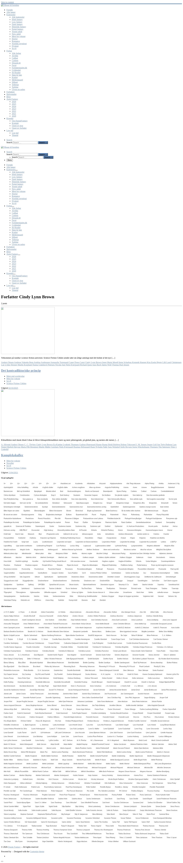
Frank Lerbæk (144, 666)
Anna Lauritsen (136, 620)
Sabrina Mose (77, 798)
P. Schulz (7, 787)
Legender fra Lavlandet (147, 542)
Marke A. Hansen (163, 752)
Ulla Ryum (18, 841)
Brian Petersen (152, 635)
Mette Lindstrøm (48, 763)
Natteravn (139, 557)
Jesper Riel (8, 701)
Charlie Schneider (32, 647)
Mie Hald (7, 771)
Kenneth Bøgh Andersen (72, 717)
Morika (74, 553)
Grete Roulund (157, 670)
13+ (32, 483)
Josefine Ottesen (115, 705)
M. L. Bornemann (96, 740)
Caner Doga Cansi (118, 639)
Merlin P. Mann (100, 760)
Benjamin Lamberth (80, 631)
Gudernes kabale (64, 526)
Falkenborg (135, 514)
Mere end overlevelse (111, 549)
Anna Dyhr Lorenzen (119, 620)
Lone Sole (65, 736)
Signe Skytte (39, 806)
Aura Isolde (175, 627)
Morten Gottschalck (43, 775)
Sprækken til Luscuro (56, 584)
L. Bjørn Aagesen (29, 725)
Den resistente (42, 499)
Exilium (68, 514)
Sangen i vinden (57, 573)
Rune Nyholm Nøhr (163, 795)
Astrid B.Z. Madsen (123, 627)
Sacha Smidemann (93, 798)
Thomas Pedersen (123, 830)
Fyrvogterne (96, 522)
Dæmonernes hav (76, 507)
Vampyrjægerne (9, 596)
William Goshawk (129, 841)
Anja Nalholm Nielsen (79, 620)
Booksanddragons (74, 491)
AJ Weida (61, 612)
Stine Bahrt (111, 814)
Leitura (163, 542)
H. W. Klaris (119, 674)
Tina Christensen (43, 833)
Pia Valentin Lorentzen (106, 791)
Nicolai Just (82, 779)
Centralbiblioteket (167, 491)
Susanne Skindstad (92, 818)
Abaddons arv (65, 483)
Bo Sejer (124, 635)
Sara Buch (108, 798)
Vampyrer (175, 592)
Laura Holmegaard (38, 728)
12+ (25, 483)
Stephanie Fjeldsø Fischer (46, 814)
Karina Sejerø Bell (169, 709)
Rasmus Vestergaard (11, 795)
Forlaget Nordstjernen (154, 518)
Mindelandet (26, 553)
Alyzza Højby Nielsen (11, 616)
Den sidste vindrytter (59, 499)
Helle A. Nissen (122, 678)
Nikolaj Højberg (41, 783)
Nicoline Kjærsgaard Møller (138, 779)
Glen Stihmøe (143, 670)
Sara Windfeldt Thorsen (89, 802)
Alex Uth (143, 612)
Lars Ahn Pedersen (104, 725)
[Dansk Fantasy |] (10, 5)
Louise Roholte (148, 736)
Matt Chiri (54, 760)
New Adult (7, 561)
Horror (120, 530)
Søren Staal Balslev (82, 822)
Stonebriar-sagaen (107, 584)
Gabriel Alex (58, 670)
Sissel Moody (8, 810)
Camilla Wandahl (100, 639)
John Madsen (122, 701)
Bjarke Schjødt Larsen (12, 635)
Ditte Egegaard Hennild (74, 659)
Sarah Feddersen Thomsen (166, 798)
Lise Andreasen (23, 736)
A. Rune (21, 612)
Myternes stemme (165, 553)
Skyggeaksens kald (11, 580)
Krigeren (142, 538)
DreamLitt (164, 503)
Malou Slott (172, 744)
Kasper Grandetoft (153, 713)
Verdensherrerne (59, 596)
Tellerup (99, 588)
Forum (67, 522)
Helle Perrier (168, 678)
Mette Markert (78, 763)
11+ (18, 483)
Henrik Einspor (97, 682)
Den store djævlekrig (79, 499)
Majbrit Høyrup (81, 744)
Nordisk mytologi (21, 561)
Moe (49, 553)
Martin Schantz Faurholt (98, 756)
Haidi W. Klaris (132, 674)
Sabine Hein (62, 798)
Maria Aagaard (65, 748)
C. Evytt (20, 639)
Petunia (59, 565)
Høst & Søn (19, 534)
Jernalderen (109, 534)
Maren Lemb (51, 748)
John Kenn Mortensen (105, 701)
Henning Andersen (24, 682)
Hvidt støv (7, 534)
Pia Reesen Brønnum (74, 791)
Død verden (164, 507)
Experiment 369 (81, 514)
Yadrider (61, 600)
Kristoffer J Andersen (11, 725)
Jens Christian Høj (114, 697)
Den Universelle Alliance (117, 499)
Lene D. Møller (93, 728)
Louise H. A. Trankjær (115, 736)
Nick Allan (40, 779)
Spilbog (30, 584)
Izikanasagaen (87, 534)
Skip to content (7, 2)
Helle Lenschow (154, 678)
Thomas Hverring (42, 830)
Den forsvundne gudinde (155, 495)
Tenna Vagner (96, 826)
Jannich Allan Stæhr (70, 694)
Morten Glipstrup (25, 775)
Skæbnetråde (104, 580)
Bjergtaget (38, 491)
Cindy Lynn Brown (119, 651)
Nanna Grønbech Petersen (157, 775)
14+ (40, 483)
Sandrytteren (42, 573)
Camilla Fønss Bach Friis (61, 639)
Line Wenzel (8, 736)
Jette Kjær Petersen (65, 701)
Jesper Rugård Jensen (24, 701)
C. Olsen (44, 639)
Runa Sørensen (145, 795)
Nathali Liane (27, 779)
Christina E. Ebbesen (66, 651)
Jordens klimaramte (125, 534)
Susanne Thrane (110, 818)
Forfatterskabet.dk (113, 518)
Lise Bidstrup (37, 736)
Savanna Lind (138, 802)
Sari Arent (105, 802)
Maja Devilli (55, 744)
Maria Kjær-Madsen (141, 748)
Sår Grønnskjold (30, 822)
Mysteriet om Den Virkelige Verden (142, 553)
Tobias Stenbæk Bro (11, 837)
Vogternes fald (148, 596)
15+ (47, 483)
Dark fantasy (64, 495)
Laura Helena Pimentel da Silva (15, 728)
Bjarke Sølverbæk (30, 635)
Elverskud (79, 511)
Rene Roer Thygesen (67, 795)
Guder (51, 526)
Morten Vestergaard (61, 775)
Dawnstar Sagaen (91, 495)
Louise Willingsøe (164, 736)
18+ (54, 483)
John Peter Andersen (139, 701)
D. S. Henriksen (23, 655)
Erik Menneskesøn (151, 511)
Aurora (125, 487)
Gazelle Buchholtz (73, 670)
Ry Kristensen (26, 798)
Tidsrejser (122, 588)
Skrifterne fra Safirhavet (152, 577)
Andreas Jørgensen (134, 616)
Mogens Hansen (146, 771)
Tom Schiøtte (27, 837)
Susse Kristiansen (141, 818)
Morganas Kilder (62, 553)
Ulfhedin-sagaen (50, 592)
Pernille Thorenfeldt (157, 787)
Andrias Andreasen (11, 620)
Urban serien (114, 592)
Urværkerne (127, 592)
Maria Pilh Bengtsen (28, 752)
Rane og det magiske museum (162, 565)
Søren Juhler (66, 822)
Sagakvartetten (9, 573)
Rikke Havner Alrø (100, 795)
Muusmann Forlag (118, 553)
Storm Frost (150, 814)
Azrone (144, 487)
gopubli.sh (7, 526)
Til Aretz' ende (136, 588)
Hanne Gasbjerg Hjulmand (152, 674)
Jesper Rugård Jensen (45, 701)
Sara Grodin (133, 798)
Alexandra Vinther (110, 612)
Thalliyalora (110, 588)
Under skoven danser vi (96, 592)
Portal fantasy (142, 565)
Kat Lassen (21, 717)
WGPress (37, 600)
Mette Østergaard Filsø (142, 763)
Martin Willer (8, 760)
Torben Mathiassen (81, 837)
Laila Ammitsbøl (58, 725)
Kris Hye (58, 721)
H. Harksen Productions (135, 526)
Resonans (69, 569)
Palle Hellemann (21, 787)
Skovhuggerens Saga (132, 577)
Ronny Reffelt (117, 795)
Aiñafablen (91, 483)
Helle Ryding (8, 682)
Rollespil (99, 569)
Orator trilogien (151, 561)
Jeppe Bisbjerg (149, 697)
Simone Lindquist (130, 806)
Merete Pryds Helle (84, 760)
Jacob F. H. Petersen (56, 690)
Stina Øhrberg (97, 814)
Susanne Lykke (56, 818)
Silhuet (37, 577)
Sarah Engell (147, 798)
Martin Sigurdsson (136, 756)
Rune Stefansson (10, 798)
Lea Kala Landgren (77, 728)
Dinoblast (55, 503)
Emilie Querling (88, 662)
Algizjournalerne (116, 483)
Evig (40, 514)
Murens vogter (86, 553)
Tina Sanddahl (72, 833)
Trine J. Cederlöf (125, 837)
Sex (144, 573)
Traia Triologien (151, 588)
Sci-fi (83, 573)
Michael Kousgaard (99, 767)
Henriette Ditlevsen (43, 682)
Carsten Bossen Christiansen (33, 643)
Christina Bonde (48, 651)
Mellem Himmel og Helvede (72, 549)
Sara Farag (121, 798)
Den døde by (137, 495)
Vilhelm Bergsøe (97, 841)
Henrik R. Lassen (130, 682)
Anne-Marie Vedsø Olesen (81, 624)
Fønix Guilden (126, 522)
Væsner (160, 596)
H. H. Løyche (105, 674)
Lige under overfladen (24, 546)
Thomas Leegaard (83, 830)
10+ (11, 483)
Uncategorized (32, 841)
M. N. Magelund (113, 740)
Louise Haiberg (133, 736)
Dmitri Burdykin (93, 659)
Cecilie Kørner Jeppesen (13, 647)
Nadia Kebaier (78, 775)
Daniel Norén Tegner (55, 655)
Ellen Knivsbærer (55, 511)
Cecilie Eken (156, 643)
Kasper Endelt (137, 713)
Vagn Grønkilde (47, 841)
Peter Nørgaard (56, 791)
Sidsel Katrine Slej (173, 802)
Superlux (160, 584)
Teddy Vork (82, 826)
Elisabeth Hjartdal (36, 662)
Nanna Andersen (123, 775)
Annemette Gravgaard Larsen (161, 624)
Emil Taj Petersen (140, 662)
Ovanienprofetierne (168, 561)
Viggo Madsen (81, 841)
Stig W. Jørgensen (80, 814)
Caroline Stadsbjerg (11, 643)
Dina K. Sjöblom (169, 655)
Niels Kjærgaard (10, 783)
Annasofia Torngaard (11, 624)
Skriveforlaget (171, 577)
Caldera (134, 491)
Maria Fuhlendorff (102, 748)
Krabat (123, 538)
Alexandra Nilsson (92, 612)
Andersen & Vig (173, 483)
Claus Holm (174, 651)
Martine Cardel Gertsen (12, 756)
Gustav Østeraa (90, 674)
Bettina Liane (110, 631)
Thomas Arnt (163, 826)
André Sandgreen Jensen (31, 620)
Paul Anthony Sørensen (52, 787)
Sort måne (155, 580)
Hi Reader (83, 530)
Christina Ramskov (102, 651)
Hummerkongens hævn (154, 530)
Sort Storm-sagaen (170, 580)
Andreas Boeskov (116, 616)
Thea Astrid (109, 826)
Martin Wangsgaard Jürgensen (158, 756)
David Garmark (86, 655)
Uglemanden (35, 592)
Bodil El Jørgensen (95, 635)
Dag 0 (53, 495)
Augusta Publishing (112, 487)
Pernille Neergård (138, 787)
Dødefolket (114, 507)
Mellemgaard (52, 549)
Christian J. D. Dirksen (165, 647)
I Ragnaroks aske (52, 534)
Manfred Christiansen (34, 748)
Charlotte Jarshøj (50, 647)
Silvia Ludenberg (94, 806)
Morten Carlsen (9, 775)
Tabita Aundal (36, 826)
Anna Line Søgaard (170, 620)
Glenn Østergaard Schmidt (109, 670)
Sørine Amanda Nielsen (162, 822)
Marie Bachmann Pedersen (82, 752)
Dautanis (76, 495)
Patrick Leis (35, 787)
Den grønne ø (28, 499)
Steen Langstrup (10, 814)
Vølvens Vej (172, 596)
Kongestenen (111, 538)
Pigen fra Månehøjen (90, 565)
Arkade (35, 487)
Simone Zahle (146, 806)
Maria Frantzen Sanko (83, 748)
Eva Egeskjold (9, 666)
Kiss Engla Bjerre (10, 721)
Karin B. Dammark (23, 713)
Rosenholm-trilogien (125, 569)
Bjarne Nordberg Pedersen (51, 635)
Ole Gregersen (157, 783)
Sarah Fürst (8, 802)
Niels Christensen (159, 779)
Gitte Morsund (90, 670)
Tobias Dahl (164, 833)
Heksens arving (9, 530)
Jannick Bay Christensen (91, 694)
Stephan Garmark (26, 814)
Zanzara (84, 600)
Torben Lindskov (43, 837)
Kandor (166, 534)
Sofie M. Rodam (112, 810)
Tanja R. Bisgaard (67, 826)
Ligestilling (8, 546)
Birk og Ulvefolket (23, 491)
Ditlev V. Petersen (33, 659)
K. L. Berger (67, 709)
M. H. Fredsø (81, 740)
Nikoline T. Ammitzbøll (92, 783)
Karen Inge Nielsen (83, 709)
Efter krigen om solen (11, 511)
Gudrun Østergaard (74, 674)
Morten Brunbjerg (162, 771)
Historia (94, 530)
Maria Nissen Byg (10, 752)
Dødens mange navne (147, 507)
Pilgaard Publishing (109, 565)
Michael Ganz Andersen (63, 767)
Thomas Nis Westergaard (103, 830)
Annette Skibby (43, 627)
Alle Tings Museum (133, 483)
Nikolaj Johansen (57, 783)
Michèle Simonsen (164, 767)
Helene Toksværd (91, 678)
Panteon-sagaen (31, 565)
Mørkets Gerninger (47, 557)
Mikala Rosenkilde (21, 771)
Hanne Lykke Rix (172, 674)
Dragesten (153, 503)
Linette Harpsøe (166, 732)
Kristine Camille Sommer (137, 721)
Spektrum (19, 584)
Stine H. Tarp (137, 814)
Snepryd (130, 580)
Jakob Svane (21, 694)
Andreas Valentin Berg (154, 616)
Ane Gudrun (49, 620)
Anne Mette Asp (140, 624)
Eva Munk (36, 666)
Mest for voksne (146, 549)
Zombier (103, 600)
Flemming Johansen (87, 666)
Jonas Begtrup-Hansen (34, 705)
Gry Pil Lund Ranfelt (42, 674)
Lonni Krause (78, 736)
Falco (125, 514)
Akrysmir (102, 483)
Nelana (172, 557)
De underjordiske (41, 503)
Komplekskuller (12, 455)
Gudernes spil (95, 526)
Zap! (93, 600)
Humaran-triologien (134, 530)
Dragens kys (97, 503)
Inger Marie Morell (59, 686)
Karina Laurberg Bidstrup (149, 709)
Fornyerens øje (171, 518)
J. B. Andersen (111, 686)
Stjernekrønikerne (89, 584)
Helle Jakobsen (137, 678)
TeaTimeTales (86, 588)
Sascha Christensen (121, 802)
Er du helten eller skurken (131, 511)
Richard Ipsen (85, 795)
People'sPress (47, 565)
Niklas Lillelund (25, 783)
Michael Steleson (133, 767)
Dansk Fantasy (14, 847)
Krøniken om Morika (157, 538)
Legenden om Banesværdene (86, 542)
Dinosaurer (68, 503)
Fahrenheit (114, 514)
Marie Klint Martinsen (104, 752)
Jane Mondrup (53, 694)
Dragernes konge (122, 503)
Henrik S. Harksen (148, 682)
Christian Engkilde (121, 647)
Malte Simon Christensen (13, 748)
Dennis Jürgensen (121, 655)
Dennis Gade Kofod (103, 655)
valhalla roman (162, 592)
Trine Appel (97, 837)
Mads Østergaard (26, 744)
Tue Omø (7, 841)
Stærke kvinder (147, 584)
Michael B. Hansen (30, 767)
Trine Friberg (110, 837)
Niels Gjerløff (174, 779)
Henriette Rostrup (80, 682)
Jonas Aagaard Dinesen (12, 705)
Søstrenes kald (39, 588)
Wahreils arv (25, 600)
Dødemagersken (129, 507)
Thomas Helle (27, 830)
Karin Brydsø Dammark (43, 713)
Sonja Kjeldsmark (128, 810)
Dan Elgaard (38, 655)
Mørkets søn (62, 557)
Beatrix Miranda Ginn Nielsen (58, 631)
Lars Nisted (151, 725)
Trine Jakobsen (141, 837)
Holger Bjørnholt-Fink (167, 682)
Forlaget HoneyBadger (133, 518)
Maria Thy (43, 752)
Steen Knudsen (171, 810)
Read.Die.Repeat (54, 569)
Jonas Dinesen (66, 705)
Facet (94, 514)
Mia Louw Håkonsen (11, 767)
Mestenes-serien (130, 549)
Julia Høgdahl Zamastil (155, 705)
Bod (61, 491)
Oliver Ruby (171, 783)
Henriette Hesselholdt (62, 682)
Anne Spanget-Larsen (12, 627)
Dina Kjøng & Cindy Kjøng (13, 659)
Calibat (143, 491)
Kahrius (156, 534)
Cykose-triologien (40, 495)
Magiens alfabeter (153, 546)
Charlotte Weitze (67, 647)
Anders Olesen (77, 616)
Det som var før (25, 503)
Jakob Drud (135, 690)
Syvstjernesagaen (10, 588)
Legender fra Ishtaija (127, 542)
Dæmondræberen (58, 507)
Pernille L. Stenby (121, 787)
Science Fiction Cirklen (98, 573)
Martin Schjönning (118, 756)
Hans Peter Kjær (24, 678)
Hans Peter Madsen (41, 678)
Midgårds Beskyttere (163, 549)
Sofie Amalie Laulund (39, 810)
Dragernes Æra (139, 503)
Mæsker (18, 557)
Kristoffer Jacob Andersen (160, 721)
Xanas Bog (49, 600)
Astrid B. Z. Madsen (142, 627)
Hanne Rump (8, 678)
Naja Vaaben (92, 775)
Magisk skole (24, 549)
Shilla (176, 573)
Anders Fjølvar (62, 616)
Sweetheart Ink (173, 584)
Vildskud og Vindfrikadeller (87, 596)
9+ (4, 483)
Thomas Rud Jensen (142, 830)
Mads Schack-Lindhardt (160, 740)
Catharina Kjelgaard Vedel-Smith (76, 643)
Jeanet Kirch (158, 694)
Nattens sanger (88, 557)
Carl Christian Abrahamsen (139, 639)
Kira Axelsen (159, 717)
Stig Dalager (65, 814)
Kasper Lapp (169, 713)
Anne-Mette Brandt (102, 624)
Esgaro (165, 511)
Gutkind (107, 526)
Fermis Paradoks (44, 518)
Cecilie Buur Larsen (114, 643)
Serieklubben (116, 573)
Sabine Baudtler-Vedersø (44, 798)
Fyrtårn (85, 522)
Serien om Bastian (132, 573)
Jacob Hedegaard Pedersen (78, 690)
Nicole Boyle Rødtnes (116, 779)
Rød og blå (174, 569)
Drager (109, 503)
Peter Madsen (41, 791)
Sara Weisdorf (71, 802)
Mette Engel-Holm (140, 760)
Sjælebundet (62, 577)
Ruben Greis (130, 795)
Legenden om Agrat (64, 542)
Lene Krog (138, 728)
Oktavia (138, 561)
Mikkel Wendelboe (87, 771)
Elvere (68, 511)
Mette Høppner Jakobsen (13, 763)
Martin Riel (82, 756)
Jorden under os (143, 534)
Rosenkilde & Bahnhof (146, 569)
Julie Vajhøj (54, 709)
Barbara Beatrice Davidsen (13, 631)
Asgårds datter (47, 487)
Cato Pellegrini (97, 643)
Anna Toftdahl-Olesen (31, 624)
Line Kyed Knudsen (134, 732)
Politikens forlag (126, 565)
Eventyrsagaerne (27, 514)
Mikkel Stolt (57, 771)
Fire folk (57, 518)
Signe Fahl (27, 806)
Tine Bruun (110, 833)
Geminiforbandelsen (143, 522)
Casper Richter (53, 643)
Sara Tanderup (56, 802)
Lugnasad (87, 546)
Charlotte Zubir (82, 647)
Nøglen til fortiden (124, 561)
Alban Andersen (75, 612)
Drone (175, 503)
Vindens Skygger (107, 596)
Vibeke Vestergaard (65, 841)
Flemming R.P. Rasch (127, 666)
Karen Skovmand (114, 709)
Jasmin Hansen (143, 694)
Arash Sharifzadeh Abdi (62, 627)
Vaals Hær (140, 592)
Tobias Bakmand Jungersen (145, 833)
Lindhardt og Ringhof (44, 546)
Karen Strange (130, 709)
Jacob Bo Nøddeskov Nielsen (14, 690)
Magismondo (38, 549)
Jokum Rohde (157, 701)
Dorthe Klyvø (108, 659)
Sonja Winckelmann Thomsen (151, 810)
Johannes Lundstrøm (85, 701)
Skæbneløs (75, 580)
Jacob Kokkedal (99, 690)
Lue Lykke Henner (10, 740)
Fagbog (103, 514)
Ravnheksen (39, 569)
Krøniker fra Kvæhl (10, 542)
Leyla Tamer (21, 732)
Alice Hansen (168, 612)
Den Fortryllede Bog (11, 499)
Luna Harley (39, 740)
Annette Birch (29, 627)
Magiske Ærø (169, 546)
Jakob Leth (8, 694)
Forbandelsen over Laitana (93, 518)
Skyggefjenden (27, 580)
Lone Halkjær (52, 736)
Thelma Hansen (148, 826)
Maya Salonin (67, 760)
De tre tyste (173, 499)
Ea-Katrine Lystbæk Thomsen (143, 659)
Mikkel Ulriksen (70, 771)
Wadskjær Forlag (10, 600)
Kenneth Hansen (92, 717)
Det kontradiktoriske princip (21, 370)
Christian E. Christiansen (101, 647)
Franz (76, 522)
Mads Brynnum (128, 740)
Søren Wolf (145, 822)
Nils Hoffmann (109, 783)
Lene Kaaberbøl (124, 728)
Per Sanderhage (26, 791)
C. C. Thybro (8, 639)
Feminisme (29, 518)
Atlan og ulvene (94, 487)
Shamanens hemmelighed (160, 573)
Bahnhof (171, 487)
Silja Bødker (66, 806)
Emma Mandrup (156, 662)
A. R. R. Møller (9, 612)
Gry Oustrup (26, 674)
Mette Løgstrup (63, 763)
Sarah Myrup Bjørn (23, 802)
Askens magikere (78, 487)
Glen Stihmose (128, 670)
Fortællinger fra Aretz (11, 522)
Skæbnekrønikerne (60, 580)
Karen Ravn (99, 709)
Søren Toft (115, 822)
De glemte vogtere (121, 495)
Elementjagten (39, 511)
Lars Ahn (89, 725)
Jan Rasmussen (110, 694)
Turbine (164, 588)
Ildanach (31, 534)
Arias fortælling (22, 487)
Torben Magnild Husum (61, 837)
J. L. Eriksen (138, 686)
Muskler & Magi (102, 553)
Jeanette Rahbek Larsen (32, 697)
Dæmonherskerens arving (96, 507)
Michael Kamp (82, 767)
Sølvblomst (25, 588)
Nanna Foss (138, 775)
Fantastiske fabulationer (12, 518)
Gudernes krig (80, 526)
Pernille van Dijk (10, 791)
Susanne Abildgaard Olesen (36, 818)
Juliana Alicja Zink (10, 709)
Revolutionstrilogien (84, 569)
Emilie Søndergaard (122, 662)
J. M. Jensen (152, 686)
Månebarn (7, 557)
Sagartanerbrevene (26, 573)
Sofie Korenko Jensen (94, 810)
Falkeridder (148, 514)
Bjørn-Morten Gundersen (75, 635)
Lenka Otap (167, 728)
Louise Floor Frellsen (95, 736)
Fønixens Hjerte (111, 522)
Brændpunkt (107, 491)
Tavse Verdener (71, 588)
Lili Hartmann (45, 732)
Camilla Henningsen (82, 639)
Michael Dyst (46, 767)
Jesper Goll (163, 697)
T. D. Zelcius (8, 826)
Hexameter (35, 530)
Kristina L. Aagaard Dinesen (113, 721)
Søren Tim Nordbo (101, 822)
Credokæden (24, 495)
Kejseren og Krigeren (48, 538)
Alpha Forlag (149, 483)
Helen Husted (107, 678)
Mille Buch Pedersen (106, 771)
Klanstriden (89, 538)
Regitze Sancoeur (48, 795)
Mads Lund (143, 740)
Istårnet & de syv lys (70, 534)
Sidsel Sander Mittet (11, 806)
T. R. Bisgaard (22, 826)
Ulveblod (64, 592)
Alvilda (160, 483)
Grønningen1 (40, 526)
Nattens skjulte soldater (106, 557)
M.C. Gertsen (67, 740)
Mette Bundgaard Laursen (119, 760)
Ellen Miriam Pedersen (55, 662)
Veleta (46, 596)
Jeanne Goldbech (71, 697)
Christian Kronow (31, 651)
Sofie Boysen (56, 810)
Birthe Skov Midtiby (166, 631)
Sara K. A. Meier (40, 802)
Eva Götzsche (23, 666)
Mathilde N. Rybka (39, 760)
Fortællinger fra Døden (31, 522)
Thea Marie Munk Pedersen (128, 826)
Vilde (71, 596)
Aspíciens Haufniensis (104, 627)
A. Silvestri (32, 612)
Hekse (175, 526)
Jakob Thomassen (36, 694)
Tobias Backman (124, 833)
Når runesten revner (77, 561)
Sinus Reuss (174, 806)
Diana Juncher (154, 655)
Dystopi (45, 507)
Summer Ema (164, 814)
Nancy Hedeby (107, 775)
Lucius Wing (74, 546)
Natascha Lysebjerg (11, 779)
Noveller (35, 561)
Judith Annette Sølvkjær (134, 705)
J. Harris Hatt (125, 686)
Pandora (7, 565)
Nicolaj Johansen (97, 779)
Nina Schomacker (125, 783)
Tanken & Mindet (55, 588)
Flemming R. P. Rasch (107, 666)
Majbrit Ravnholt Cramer (100, 744)
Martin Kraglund (31, 756)
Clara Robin (160, 651)
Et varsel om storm (10, 514)
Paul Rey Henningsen (74, 787)
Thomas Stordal (160, 830)
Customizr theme (37, 851)
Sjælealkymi (48, 577)
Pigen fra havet (72, 565)
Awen (135, 487)
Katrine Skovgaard (36, 717)
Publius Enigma (137, 791)
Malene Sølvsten (158, 744)
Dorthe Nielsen (122, 659)
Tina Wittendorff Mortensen (91, 833)
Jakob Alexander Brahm (118, 690)
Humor (169, 530)
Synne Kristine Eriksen (12, 822)
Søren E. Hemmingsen (49, 822)
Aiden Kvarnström (47, 612)
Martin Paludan (67, 756)
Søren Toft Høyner (130, 822)
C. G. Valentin (32, 639)
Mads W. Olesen (9, 744)
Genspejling (170, 522)
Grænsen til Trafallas (23, 526)
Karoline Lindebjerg (98, 713)
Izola (99, 534)
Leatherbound (47, 542)
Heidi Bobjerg (58, 678)
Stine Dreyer (123, 814)
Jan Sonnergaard (127, 694)
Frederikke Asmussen (11, 670)
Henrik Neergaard (113, 682)
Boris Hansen (111, 635)
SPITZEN (41, 584)
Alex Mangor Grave (128, 612)
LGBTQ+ (173, 542)
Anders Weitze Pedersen (97, 616)
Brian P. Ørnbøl (136, 635)
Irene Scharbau (95, 686)
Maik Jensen (41, 744)
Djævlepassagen (82, 503)
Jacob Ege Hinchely (37, 690)
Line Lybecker (151, 732)
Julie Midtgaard (40, 709)
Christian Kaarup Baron (12, 651)
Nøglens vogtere (108, 561)
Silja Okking (79, 806)
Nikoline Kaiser (74, 783)
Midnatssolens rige (10, 553)
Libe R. (33, 732)
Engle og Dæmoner (94, 511)
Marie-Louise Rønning (60, 752)
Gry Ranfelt (58, 674)
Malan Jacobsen (120, 744)
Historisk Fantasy (107, 530)
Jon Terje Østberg (98, 705)
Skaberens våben (77, 577)
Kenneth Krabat (108, 717)
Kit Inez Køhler (26, 721)
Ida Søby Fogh (43, 686)
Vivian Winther (113, 841)
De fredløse (106, 495)
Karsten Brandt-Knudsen (119, 713)
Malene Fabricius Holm (138, 744)
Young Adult (72, 600)
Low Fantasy (61, 546)
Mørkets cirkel (31, 557)
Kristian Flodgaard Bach (74, 721)
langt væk (25, 542)
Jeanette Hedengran (11, 697)
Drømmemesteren (31, 507)
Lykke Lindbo (53, 740)
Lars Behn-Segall (122, 725)
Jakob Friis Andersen (168, 690)
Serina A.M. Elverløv (154, 802)
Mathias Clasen (23, 760)
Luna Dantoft (26, 740)
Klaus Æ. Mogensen (43, 721)
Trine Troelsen (157, 837)
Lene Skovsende (152, 728)
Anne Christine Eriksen (121, 624)
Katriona (33, 538)
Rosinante (162, 569)
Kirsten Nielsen (173, 717)
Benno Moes (96, 631)
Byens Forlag (121, 491)
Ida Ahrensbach (9, 686)
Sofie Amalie (22, 810)
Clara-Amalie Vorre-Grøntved (141, 651)
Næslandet (93, 561)
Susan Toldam (125, 818)
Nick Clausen (53, 779)
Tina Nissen (58, 833)
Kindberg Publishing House (70, 538)
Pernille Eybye (105, 787)
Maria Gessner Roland (121, 748)
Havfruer (165, 526)
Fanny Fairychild (162, 514)
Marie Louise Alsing (124, 752)
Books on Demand (92, 491)
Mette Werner (124, 763)
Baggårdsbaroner (157, 487)
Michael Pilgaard (116, 767)
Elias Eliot (21, 662)
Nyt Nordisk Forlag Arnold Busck (54, 561)
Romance (110, 569)
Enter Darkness (111, 511)
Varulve (36, 596)
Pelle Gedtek (91, 787)
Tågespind (7, 592)
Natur (150, 557)
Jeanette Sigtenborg (52, 697)
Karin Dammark (62, 713)
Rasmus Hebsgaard (171, 791)
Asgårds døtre (62, 487)
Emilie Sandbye (104, 662)
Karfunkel (21, 538)
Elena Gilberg (9, 662)
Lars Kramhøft (138, 725)
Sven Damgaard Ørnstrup (162, 818)
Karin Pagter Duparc (79, 713)
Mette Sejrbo (110, 763)
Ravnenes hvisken (10, 569)
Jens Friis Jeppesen (132, 697)
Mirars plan (39, 553)
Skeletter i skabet (113, 577)
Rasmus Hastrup (153, 791)
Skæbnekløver (43, 580)
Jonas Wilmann (81, 705)
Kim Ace (136, 717)
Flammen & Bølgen (72, 518)
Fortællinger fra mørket (52, 522)
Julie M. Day (25, 709)
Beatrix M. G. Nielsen (35, 631)
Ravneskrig (26, 569)
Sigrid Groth (52, 806)
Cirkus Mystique (9, 495)
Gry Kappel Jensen (11, 674)
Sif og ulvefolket (9, 577)
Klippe (99, 538)
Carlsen (153, 491)
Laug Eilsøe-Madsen (167, 725)
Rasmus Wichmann (30, 795)
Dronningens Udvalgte (12, 507)
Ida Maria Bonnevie (26, 686)
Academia (78, 483)
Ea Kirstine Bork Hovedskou (168, 659)
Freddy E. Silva (159, 666)
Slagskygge (118, 580)
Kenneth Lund (123, 717)
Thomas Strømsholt (11, 833)
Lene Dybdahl (108, 728)
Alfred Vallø (154, 612)
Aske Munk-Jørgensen (83, 627)
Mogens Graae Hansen (126, 771)
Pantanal (17, 565)
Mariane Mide (158, 748)
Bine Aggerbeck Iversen (128, 631)
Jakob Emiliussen (150, 690)
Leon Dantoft (8, 732)
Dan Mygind (71, 655)
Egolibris (26, 511)
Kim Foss (146, 717)
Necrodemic (160, 557)
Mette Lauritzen (32, 763)
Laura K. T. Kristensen (57, 728)
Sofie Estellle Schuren (73, 810)
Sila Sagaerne (25, 577)
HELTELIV (23, 530)
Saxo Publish (72, 573)
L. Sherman (44, 725)
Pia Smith (90, 791)
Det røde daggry (9, 503)
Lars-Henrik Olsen (75, 725)
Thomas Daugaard (10, 830)
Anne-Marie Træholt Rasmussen (55, 624)
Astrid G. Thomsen (160, 627)
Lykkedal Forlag (121, 546)
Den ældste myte (136, 499)
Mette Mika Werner (94, 763)
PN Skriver (123, 791)
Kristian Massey (93, 721)
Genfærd (158, 522)
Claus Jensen (9, 655)
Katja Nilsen (8, 717)
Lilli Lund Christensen (63, 732)
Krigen (132, 538)
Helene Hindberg (74, 678)
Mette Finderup (156, 760)
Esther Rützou (172, 662)
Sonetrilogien (142, 580)
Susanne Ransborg (74, 818)
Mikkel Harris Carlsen (40, 771)
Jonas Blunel (51, 705)
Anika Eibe (62, 620)
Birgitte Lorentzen (147, 631)
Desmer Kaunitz (138, 655)
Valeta (150, 592)
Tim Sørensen (27, 833)
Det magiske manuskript (155, 499)
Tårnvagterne (21, 592)
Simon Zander (160, 806)
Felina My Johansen (52, 666)
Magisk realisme (10, 549)
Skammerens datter (95, 577)
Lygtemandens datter (103, 546)
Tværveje (174, 588)
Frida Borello (28, 670)
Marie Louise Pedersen (143, 752)
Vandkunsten (24, 596)
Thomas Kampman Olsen (62, 830)
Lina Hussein (80, 732)
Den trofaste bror (97, 499)
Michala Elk (148, 767)
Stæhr (135, 584)
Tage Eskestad (51, 826)
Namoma (75, 557)
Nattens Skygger (126, 557)
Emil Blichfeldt (73, 662)
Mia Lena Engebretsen (163, 763)
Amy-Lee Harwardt (46, 616)
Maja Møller (68, 744)
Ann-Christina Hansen (99, 620)
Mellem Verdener (93, 549)
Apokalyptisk (8, 487)
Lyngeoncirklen (136, 546)
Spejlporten (8, 584)
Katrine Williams (53, 717)
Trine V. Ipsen (171, 837)
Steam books (73, 584)
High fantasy (48, 530)
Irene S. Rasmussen (78, 686)
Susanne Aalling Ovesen (13, 818)
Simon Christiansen (112, 806)
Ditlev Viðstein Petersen (53, 659)
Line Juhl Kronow (116, 732)
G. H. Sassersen (43, 670)
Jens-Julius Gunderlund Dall (92, 697)
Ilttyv (40, 534)
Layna (35, 542)
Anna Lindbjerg (152, 620)
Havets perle (153, 526)
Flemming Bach (69, 666)
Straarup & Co (123, 584)
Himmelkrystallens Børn (66, 530)
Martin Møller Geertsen (49, 756)
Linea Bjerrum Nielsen (97, 732)
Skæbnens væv (89, 580)
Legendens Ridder (108, 542)
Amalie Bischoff (29, 616)
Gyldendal (118, 526)
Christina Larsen (84, 651)
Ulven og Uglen (77, 592)
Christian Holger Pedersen (142, 647)
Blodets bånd (51, 491)
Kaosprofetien (9, 538)
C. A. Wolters (166, 635)
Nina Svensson (142, 783)
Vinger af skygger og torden (128, 596)
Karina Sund (8, 713)
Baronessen (8, 491)
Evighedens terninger (54, 514)
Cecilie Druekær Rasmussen (136, 643)
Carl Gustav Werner (160, 639)
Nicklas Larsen (68, 779)
